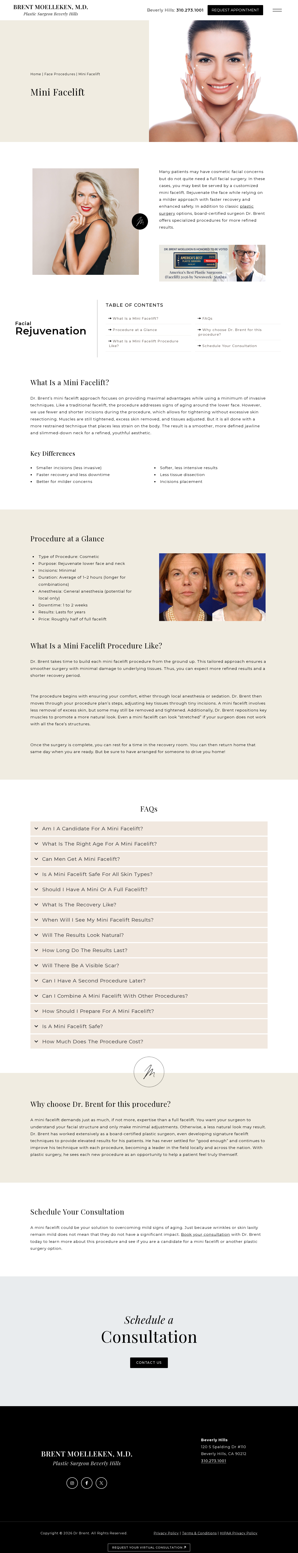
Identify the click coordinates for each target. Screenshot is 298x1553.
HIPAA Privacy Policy (238, 1533)
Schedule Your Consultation (229, 346)
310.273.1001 (190, 10)
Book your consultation (205, 1234)
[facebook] (86, 1487)
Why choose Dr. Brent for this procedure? (230, 332)
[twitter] (101, 1487)
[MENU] (277, 10)
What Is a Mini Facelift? (136, 318)
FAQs (207, 318)
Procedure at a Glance (135, 330)
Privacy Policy (166, 1533)
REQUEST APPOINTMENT (235, 10)
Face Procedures (59, 74)
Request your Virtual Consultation (148, 1547)
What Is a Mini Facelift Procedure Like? (144, 343)
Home (35, 74)
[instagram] (72, 1487)
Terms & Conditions (199, 1533)
